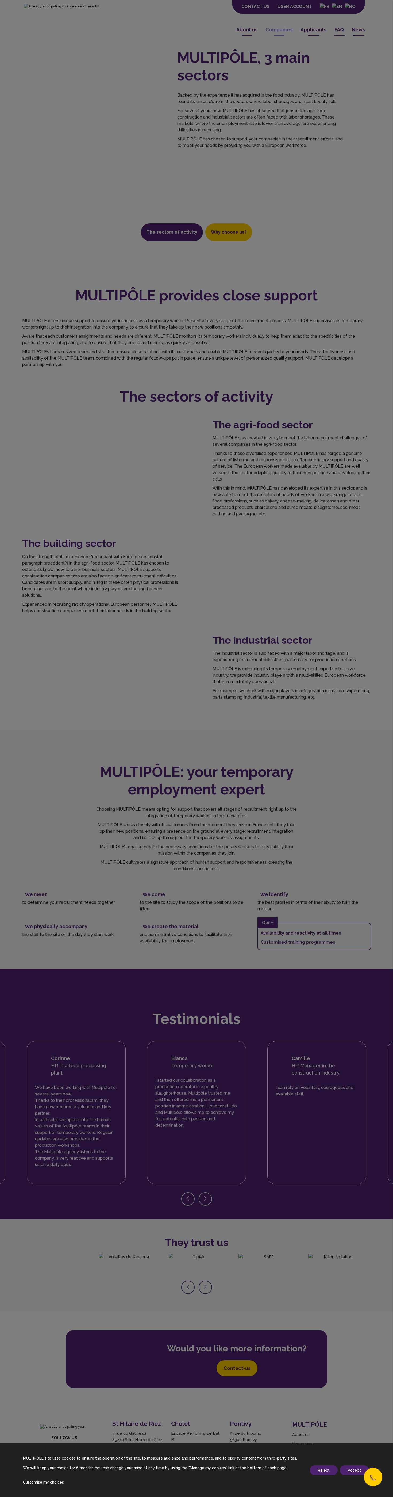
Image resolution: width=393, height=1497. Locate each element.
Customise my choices (43, 1482)
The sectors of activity (172, 232)
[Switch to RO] (350, 6)
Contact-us (237, 1368)
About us (246, 29)
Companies (278, 29)
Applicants (313, 29)
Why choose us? (228, 232)
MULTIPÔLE (309, 1424)
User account (295, 6)
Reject (324, 1470)
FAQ (339, 29)
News (358, 29)
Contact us (255, 6)
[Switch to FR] (324, 6)
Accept (354, 1470)
